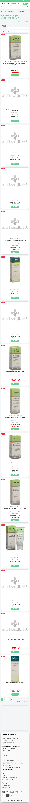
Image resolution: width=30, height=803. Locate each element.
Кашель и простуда (8, 740)
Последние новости (9, 748)
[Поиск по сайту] (28, 7)
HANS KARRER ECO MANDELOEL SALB (15, 328)
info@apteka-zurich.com (9, 787)
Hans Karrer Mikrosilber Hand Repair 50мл (15, 417)
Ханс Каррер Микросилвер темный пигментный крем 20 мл (15, 110)
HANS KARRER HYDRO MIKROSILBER (15, 371)
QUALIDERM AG (21, 11)
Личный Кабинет (8, 772)
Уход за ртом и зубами (9, 743)
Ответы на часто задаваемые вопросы (14, 763)
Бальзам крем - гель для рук (15, 415)
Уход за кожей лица (8, 742)
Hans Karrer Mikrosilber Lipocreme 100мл (15, 508)
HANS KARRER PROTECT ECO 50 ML (15, 596)
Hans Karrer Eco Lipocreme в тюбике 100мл (15, 240)
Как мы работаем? (8, 762)
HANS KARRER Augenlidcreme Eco (15, 152)
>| (11, 699)
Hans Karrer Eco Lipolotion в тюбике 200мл (15, 286)
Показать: (3, 31)
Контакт (5, 755)
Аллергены (6, 737)
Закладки (6, 775)
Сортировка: (4, 27)
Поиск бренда (7, 750)
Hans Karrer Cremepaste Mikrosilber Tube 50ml (15, 194)
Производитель (9, 11)
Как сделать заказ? (8, 760)
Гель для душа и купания (10, 738)
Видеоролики (7, 765)
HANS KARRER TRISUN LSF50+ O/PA (15, 639)
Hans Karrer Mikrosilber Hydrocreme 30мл (15, 462)
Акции (5, 752)
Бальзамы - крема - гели (15, 238)
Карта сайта (6, 753)
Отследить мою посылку (10, 777)
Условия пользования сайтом (11, 767)
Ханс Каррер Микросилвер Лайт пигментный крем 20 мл (15, 64)
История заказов (8, 773)
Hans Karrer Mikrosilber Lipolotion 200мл (15, 554)
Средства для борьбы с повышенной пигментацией (15, 61)
